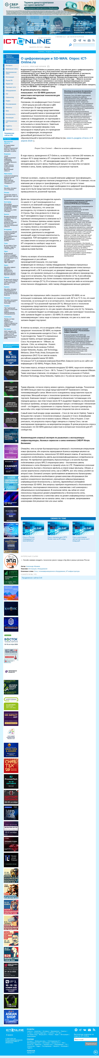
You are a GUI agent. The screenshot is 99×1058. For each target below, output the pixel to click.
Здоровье (9, 129)
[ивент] (11, 1017)
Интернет (9, 65)
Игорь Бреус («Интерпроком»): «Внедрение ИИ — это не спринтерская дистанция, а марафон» (61, 29)
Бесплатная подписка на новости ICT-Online (84, 1035)
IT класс (29, 1033)
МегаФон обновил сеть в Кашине (10, 189)
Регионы (56, 51)
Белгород (7, 202)
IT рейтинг (51, 1033)
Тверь (6, 186)
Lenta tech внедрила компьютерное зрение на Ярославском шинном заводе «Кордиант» (11, 179)
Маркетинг (9, 84)
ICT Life (58, 1033)
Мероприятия (55, 1031)
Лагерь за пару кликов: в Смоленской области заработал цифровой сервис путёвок (10, 322)
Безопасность (10, 114)
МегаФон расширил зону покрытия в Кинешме (11, 301)
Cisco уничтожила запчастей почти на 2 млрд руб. (81, 539)
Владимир (8, 229)
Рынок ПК (9, 80)
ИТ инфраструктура (73, 571)
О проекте (9, 1035)
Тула (6, 243)
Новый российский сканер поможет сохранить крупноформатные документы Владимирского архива (10, 236)
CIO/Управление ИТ (11, 121)
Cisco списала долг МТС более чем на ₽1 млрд (57, 538)
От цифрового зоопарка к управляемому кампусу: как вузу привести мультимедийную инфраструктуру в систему (38, 28)
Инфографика (31, 1036)
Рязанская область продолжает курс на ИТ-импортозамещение (11, 197)
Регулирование (11, 104)
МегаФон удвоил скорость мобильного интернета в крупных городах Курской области (10, 271)
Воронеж (7, 154)
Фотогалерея (64, 1034)
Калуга (6, 214)
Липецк (6, 277)
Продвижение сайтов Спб (32, 578)
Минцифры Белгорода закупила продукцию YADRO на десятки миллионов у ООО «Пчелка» (11, 207)
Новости (29, 1031)
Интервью (46, 1031)
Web (7, 111)
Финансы (9, 107)
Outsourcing (10, 97)
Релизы (50, 1034)
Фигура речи (42, 1034)
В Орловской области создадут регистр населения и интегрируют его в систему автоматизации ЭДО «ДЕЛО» (11, 258)
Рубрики (41, 51)
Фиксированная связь (11, 73)
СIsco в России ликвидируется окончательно (28, 539)
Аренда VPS (31, 1052)
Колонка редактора (40, 1033)
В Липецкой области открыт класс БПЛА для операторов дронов (11, 282)
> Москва (47, 47)
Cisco (36, 571)
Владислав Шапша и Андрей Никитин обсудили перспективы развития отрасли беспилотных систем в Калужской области (11, 221)
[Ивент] (11, 357)
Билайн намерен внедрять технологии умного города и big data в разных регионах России (56, 560)
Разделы (49, 51)
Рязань (6, 192)
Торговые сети (11, 87)
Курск (6, 265)
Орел (6, 251)
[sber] (49, 8)
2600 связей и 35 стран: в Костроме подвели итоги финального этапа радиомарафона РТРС (10, 334)
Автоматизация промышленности (12, 61)
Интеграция (10, 77)
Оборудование (11, 90)
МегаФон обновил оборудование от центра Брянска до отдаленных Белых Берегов (10, 292)
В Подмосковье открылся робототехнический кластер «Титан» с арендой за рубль (11, 148)
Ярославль (8, 174)
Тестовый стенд (32, 1034)
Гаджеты (9, 126)
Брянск (6, 287)
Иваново (7, 298)
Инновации (10, 117)
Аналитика (37, 1031)
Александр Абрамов (38, 66)
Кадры (8, 100)
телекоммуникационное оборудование (52, 571)
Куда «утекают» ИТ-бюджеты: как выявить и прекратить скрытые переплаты (14, 29)
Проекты (63, 1031)
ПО (7, 94)
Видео (57, 1034)
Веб (63, 1043)
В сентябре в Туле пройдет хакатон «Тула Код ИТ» (10, 247)
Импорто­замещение (10, 56)
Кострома (7, 329)
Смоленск (7, 317)
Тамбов (6, 306)
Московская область (8, 142)
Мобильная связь (12, 69)
